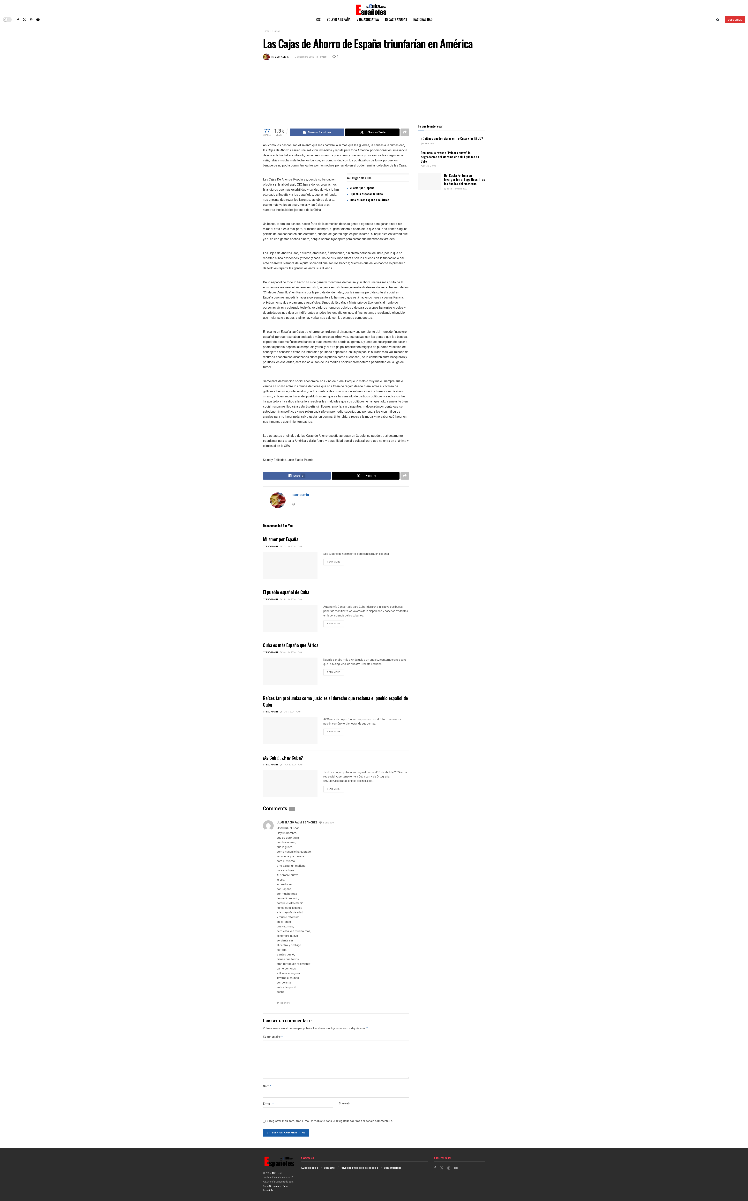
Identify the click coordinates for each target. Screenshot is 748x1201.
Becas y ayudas (396, 19)
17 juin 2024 (288, 546)
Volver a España (338, 19)
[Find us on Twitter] (24, 19)
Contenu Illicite (392, 1168)
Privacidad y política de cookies (359, 1168)
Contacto (329, 1168)
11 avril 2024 (289, 764)
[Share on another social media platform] (404, 132)
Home (266, 31)
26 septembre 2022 (456, 188)
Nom (267, 1086)
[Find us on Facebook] (18, 19)
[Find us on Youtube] (38, 19)
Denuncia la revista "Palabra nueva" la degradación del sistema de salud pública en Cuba (450, 157)
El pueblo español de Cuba (366, 194)
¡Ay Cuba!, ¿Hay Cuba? (283, 757)
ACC (274, 1173)
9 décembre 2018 (304, 57)
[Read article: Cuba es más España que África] (290, 671)
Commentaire (273, 1037)
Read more (335, 562)
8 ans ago (328, 822)
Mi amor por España (361, 188)
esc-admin (282, 57)
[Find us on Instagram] (31, 19)
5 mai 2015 (428, 143)
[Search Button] (717, 19)
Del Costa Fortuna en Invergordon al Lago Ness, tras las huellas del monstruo (464, 179)
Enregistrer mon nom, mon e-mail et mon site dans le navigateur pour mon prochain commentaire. (330, 1121)
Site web (344, 1104)
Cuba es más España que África (369, 200)
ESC (318, 19)
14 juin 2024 (288, 652)
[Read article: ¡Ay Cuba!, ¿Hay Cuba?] (290, 783)
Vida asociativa (368, 19)
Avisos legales (309, 1168)
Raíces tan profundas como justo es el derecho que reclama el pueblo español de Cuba (335, 701)
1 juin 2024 (288, 711)
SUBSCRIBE (735, 20)
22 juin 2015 (429, 166)
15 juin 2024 (288, 599)
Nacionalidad (422, 19)
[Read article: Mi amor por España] (290, 565)
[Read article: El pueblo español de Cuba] (290, 618)
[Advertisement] (374, 89)
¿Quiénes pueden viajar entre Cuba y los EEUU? (452, 138)
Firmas (276, 31)
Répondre (285, 1003)
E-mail (268, 1104)
